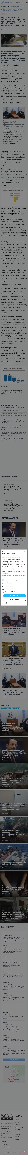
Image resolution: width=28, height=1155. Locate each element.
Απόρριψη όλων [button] (14, 599)
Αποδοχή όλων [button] (14, 595)
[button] (14, 576)
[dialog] (14, 577)
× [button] (24, 551)
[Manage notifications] (24, 1152)
